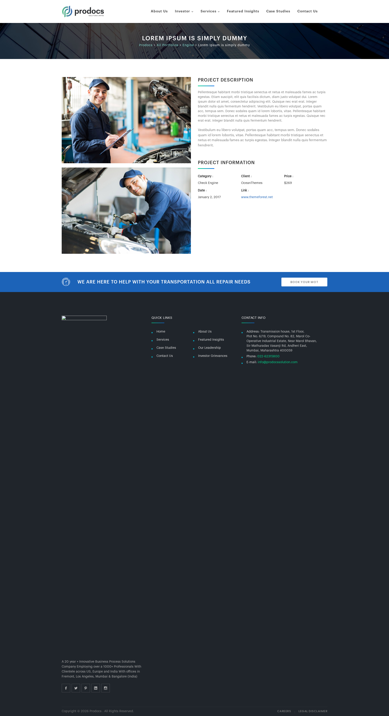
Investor (182, 11)
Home (160, 331)
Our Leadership (209, 347)
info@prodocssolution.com (278, 362)
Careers (284, 711)
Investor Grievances (212, 356)
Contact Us (307, 11)
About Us (159, 11)
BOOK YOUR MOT (304, 282)
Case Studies (278, 11)
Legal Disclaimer (313, 711)
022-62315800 (268, 356)
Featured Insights (243, 11)
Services (208, 11)
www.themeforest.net (257, 197)
